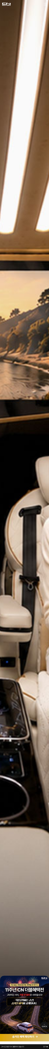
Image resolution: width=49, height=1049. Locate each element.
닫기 (44, 1047)
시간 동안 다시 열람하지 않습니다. (12, 1047)
